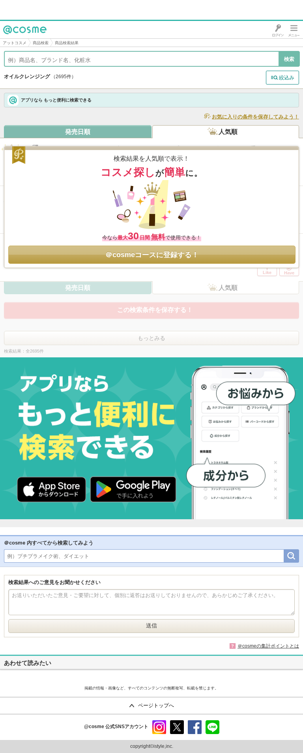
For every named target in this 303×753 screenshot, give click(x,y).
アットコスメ (14, 43)
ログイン (278, 29)
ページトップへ (156, 705)
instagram (159, 727)
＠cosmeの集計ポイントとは (268, 646)
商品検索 (41, 43)
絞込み (286, 78)
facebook (195, 727)
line (212, 727)
